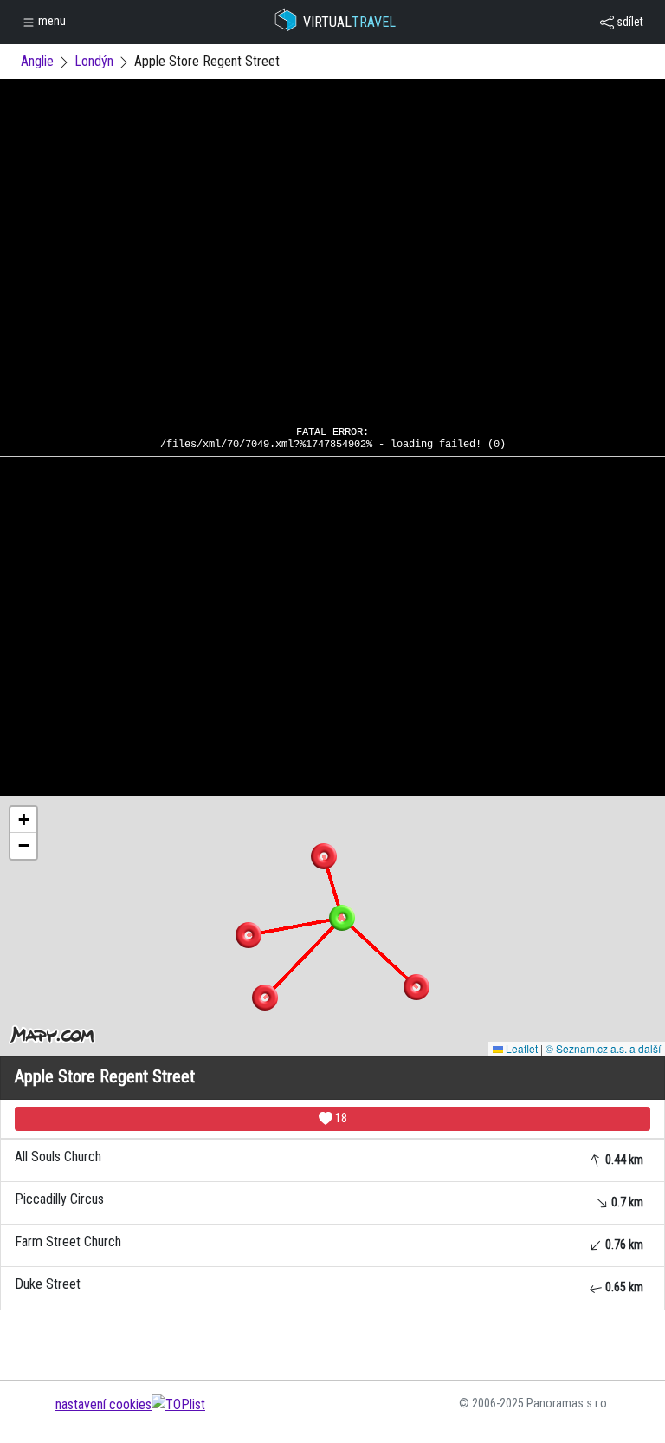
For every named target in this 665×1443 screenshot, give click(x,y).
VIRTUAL (349, 22)
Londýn (93, 61)
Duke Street (329, 1285)
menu (51, 21)
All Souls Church (329, 1157)
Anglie (37, 61)
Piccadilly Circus (329, 1200)
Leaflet (520, 1048)
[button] (324, 856)
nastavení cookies (103, 1404)
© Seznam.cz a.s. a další (603, 1048)
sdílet (628, 22)
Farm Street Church (329, 1242)
